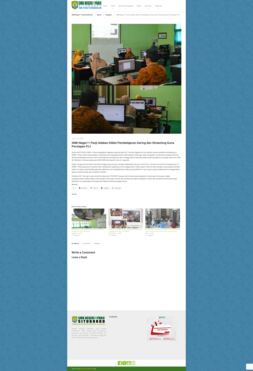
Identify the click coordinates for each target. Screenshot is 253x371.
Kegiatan (97, 243)
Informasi (148, 6)
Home (105, 6)
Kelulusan (158, 6)
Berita (139, 6)
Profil (113, 6)
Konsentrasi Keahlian (126, 6)
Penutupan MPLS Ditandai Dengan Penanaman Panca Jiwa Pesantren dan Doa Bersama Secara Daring (162, 230)
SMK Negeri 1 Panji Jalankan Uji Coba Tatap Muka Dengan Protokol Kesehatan (88, 230)
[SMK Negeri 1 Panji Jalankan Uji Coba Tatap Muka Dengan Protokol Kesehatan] (89, 218)
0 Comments (86, 243)
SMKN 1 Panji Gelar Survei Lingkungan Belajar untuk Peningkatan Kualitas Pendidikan (125, 230)
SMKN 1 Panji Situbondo (85, 369)
